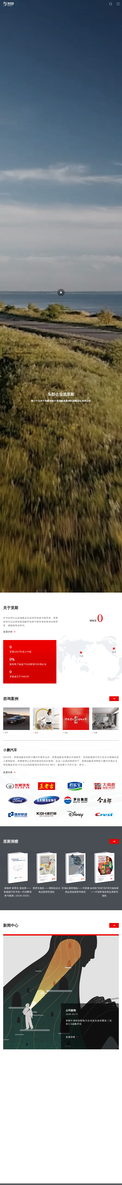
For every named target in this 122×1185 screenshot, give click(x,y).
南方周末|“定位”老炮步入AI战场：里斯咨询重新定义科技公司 (89, 1074)
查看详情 (7, 631)
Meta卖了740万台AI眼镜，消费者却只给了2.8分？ (31, 1132)
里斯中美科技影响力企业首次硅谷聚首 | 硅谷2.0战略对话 (89, 1022)
